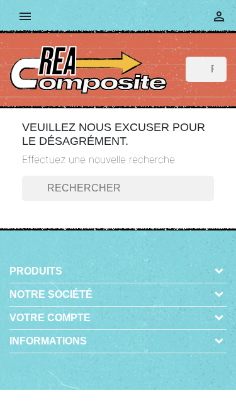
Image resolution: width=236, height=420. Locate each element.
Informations (48, 341)
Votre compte (50, 317)
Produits (35, 271)
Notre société (51, 294)
